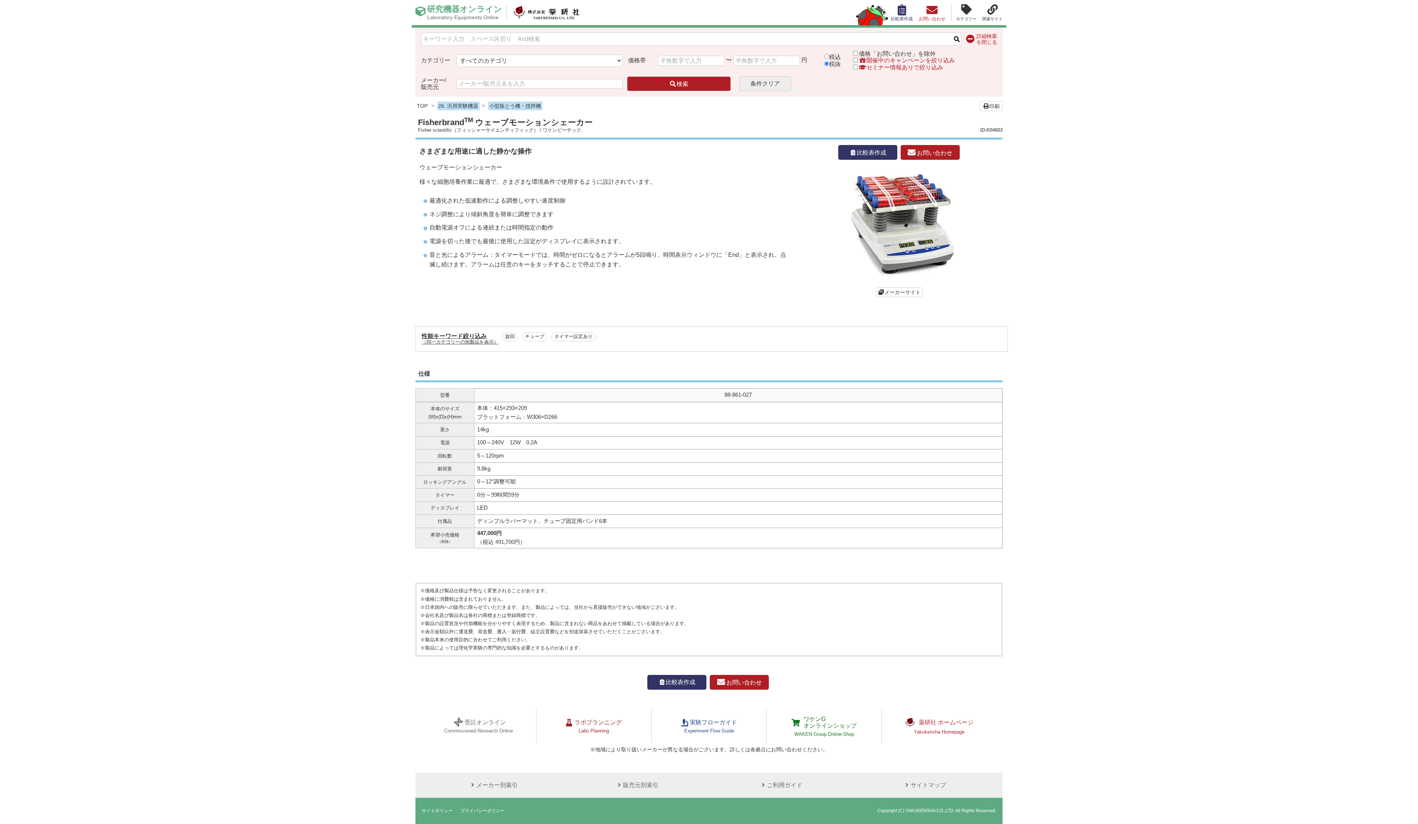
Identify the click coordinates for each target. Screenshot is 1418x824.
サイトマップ (928, 785)
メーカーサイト (902, 292)
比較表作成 (871, 152)
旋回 (510, 336)
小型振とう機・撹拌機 (515, 106)
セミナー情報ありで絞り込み (904, 67)
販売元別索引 (640, 785)
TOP (422, 106)
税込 (835, 57)
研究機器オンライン (464, 12)
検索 (682, 84)
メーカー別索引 (497, 785)
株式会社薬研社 (547, 12)
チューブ (534, 336)
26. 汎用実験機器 (458, 106)
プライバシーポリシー (482, 810)
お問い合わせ (933, 152)
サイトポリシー (437, 810)
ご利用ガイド (784, 785)
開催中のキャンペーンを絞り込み (910, 60)
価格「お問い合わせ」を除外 (897, 54)
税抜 (835, 64)
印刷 (994, 106)
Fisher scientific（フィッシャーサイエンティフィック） (478, 130)
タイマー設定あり (573, 336)
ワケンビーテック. (563, 130)
